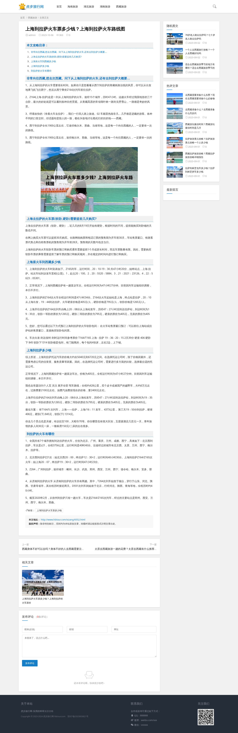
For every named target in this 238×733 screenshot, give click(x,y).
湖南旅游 (105, 6)
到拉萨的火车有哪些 (41, 70)
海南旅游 (73, 6)
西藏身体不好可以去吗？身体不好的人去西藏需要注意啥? (55, 549)
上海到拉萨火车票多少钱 (49, 510)
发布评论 (29, 663)
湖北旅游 (89, 6)
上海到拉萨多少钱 (40, 66)
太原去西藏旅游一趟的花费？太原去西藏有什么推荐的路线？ (130, 549)
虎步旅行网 (48, 716)
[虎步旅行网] (31, 9)
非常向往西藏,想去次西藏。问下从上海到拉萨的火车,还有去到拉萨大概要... (69, 51)
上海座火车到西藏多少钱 (43, 61)
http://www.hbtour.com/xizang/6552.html (63, 519)
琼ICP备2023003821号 (78, 716)
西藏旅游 (121, 6)
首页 (59, 6)
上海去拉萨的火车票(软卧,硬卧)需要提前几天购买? (56, 56)
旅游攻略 (48, 711)
